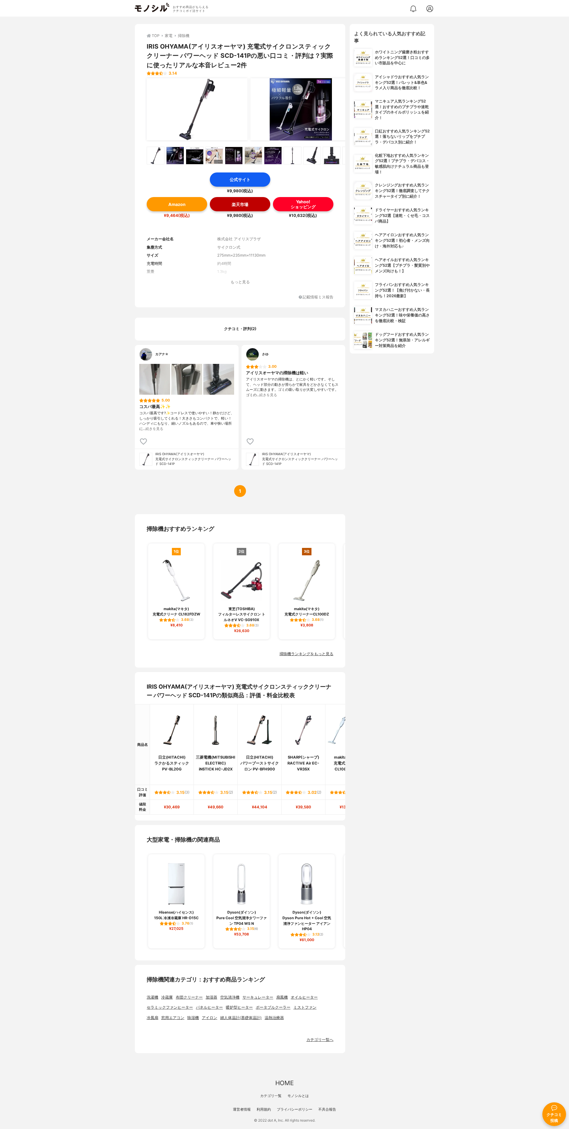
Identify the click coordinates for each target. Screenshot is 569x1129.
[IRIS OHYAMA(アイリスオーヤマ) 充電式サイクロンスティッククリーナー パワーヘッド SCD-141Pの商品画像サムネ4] (214, 155)
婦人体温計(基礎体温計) (241, 1018)
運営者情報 (242, 1109)
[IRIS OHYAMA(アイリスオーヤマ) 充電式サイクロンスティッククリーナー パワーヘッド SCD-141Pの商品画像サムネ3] (195, 155)
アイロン (209, 1018)
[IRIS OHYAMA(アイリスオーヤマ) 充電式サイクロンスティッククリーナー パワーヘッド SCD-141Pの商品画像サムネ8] (292, 155)
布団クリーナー (189, 997)
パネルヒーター (209, 1007)
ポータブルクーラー (273, 1007)
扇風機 (282, 997)
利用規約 (264, 1109)
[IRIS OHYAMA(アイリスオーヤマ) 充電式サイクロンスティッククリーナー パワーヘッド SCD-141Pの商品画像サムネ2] (175, 155)
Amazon (177, 204)
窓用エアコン (172, 1018)
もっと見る (240, 282)
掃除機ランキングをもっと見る (306, 654)
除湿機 (193, 1018)
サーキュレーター (257, 997)
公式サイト (240, 179)
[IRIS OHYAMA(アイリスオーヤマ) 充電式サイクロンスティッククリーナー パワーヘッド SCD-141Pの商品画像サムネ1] (155, 155)
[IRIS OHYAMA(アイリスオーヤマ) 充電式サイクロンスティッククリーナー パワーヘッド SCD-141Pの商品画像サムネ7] (273, 155)
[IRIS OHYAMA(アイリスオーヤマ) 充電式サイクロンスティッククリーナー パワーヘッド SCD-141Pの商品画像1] (197, 109)
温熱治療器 (274, 1018)
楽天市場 (240, 204)
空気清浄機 (229, 997)
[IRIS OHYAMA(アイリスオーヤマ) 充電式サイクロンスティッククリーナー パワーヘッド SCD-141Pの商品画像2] (300, 109)
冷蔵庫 (167, 997)
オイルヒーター (304, 997)
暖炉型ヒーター (239, 1007)
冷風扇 (152, 1018)
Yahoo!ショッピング (303, 204)
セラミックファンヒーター (170, 1007)
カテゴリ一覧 (271, 1095)
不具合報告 (327, 1109)
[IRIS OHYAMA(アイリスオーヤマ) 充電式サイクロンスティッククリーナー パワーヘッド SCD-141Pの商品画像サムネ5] (234, 155)
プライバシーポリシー (294, 1109)
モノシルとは (298, 1095)
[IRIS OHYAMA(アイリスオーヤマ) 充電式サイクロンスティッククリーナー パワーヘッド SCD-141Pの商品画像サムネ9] (312, 155)
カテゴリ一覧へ (319, 1039)
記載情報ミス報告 (318, 297)
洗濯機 (152, 997)
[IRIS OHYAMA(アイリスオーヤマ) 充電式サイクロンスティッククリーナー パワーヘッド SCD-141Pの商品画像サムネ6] (253, 155)
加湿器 (211, 997)
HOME (284, 1083)
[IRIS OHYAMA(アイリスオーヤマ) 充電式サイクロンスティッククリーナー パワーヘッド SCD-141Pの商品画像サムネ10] (332, 155)
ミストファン (305, 1007)
